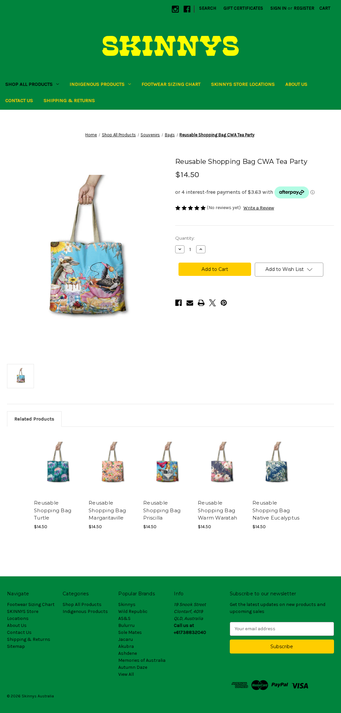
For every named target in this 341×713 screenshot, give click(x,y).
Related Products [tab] (34, 419)
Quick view (57, 458)
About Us (296, 84)
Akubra (126, 646)
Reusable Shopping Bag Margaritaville (107, 510)
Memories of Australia (142, 660)
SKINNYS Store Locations (243, 84)
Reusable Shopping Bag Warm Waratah (217, 510)
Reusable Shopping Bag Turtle (52, 510)
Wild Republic (133, 611)
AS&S (124, 618)
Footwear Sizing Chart (171, 84)
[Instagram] (175, 9)
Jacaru (125, 639)
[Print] (201, 302)
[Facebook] (186, 9)
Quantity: (185, 238)
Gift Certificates (243, 8)
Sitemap (16, 646)
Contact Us (19, 100)
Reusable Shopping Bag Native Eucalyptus (275, 510)
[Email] (189, 302)
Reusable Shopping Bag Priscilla (161, 510)
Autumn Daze (132, 667)
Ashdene (127, 653)
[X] (212, 302)
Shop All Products (29, 84)
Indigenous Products (97, 84)
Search (207, 8)
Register (304, 8)
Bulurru (126, 625)
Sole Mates (130, 632)
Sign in (278, 8)
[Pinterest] (223, 302)
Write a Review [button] (258, 208)
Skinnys (127, 604)
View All (126, 674)
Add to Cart (57, 470)
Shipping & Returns (69, 100)
